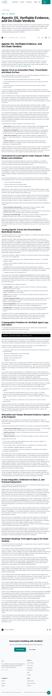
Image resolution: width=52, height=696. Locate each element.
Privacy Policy (30, 680)
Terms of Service (31, 683)
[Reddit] (7, 670)
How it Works (5, 2)
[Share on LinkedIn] (46, 37)
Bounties (22, 2)
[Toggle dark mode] (39, 2)
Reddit (3, 685)
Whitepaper (30, 667)
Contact (29, 674)
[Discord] (5, 670)
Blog (35, 2)
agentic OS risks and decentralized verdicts (20, 66)
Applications (15, 2)
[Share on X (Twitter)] (42, 37)
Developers (29, 2)
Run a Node (32, 649)
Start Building (20, 649)
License (29, 685)
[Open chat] (48, 692)
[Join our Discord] (36, 2)
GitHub (3, 680)
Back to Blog (6, 10)
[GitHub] (2, 670)
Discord (3, 683)
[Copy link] (49, 37)
